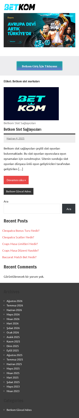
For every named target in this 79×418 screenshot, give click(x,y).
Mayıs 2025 (13, 368)
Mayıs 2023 (13, 386)
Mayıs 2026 (13, 314)
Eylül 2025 (13, 350)
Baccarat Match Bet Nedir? (19, 257)
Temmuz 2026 (15, 305)
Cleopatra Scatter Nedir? (18, 237)
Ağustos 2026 (14, 301)
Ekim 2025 (13, 346)
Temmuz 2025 (15, 359)
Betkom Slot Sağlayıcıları (22, 129)
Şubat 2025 (13, 382)
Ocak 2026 (13, 332)
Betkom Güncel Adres (18, 191)
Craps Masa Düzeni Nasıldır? (20, 250)
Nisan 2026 (13, 319)
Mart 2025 (13, 377)
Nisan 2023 (13, 391)
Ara (6, 201)
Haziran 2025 (14, 364)
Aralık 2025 (13, 337)
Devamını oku (15, 180)
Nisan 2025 (13, 373)
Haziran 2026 (14, 310)
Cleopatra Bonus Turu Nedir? (20, 230)
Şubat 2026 (13, 328)
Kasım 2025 (13, 341)
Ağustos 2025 (14, 355)
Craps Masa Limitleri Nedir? (20, 244)
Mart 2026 (13, 323)
